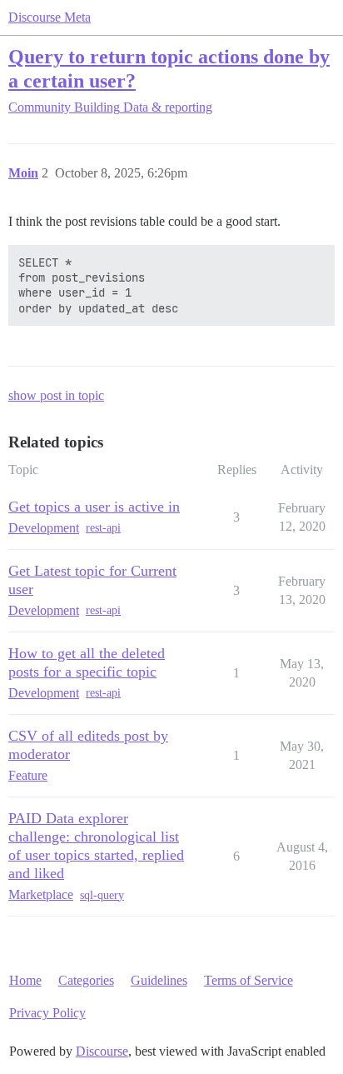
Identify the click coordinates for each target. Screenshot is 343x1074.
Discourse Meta (49, 17)
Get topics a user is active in (94, 506)
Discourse (102, 1051)
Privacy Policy (47, 1013)
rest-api (103, 528)
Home (25, 980)
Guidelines (159, 980)
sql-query (102, 895)
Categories (86, 980)
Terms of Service (248, 980)
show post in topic (56, 395)
